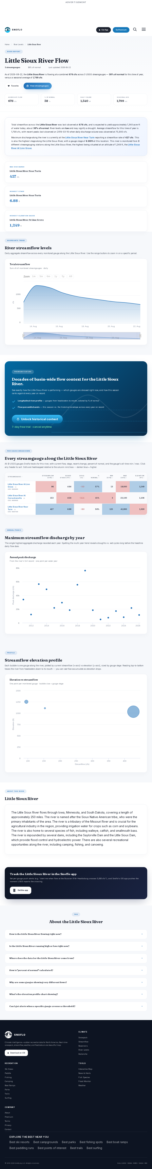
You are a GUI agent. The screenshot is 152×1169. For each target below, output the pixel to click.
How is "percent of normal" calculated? (31, 970)
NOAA (129, 1163)
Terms (7, 1121)
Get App (104, 30)
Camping (9, 1081)
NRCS (135, 1163)
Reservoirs (83, 1046)
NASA (141, 1163)
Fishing (8, 1077)
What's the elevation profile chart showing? (33, 994)
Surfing (8, 1098)
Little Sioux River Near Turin (80, 137)
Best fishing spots (91, 1142)
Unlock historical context (39, 419)
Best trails (76, 1148)
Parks (7, 1089)
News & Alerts (84, 1073)
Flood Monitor (84, 1081)
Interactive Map (85, 1069)
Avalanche (82, 1054)
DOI (145, 1163)
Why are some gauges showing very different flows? (38, 982)
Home (7, 45)
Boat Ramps (10, 1085)
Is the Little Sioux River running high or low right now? (39, 946)
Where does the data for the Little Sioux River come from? (41, 958)
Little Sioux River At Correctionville (17, 496)
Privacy (8, 1125)
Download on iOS (17, 1053)
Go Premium (121, 30)
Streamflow (83, 1042)
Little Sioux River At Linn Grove (27, 220)
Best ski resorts (19, 1142)
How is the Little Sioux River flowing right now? (35, 934)
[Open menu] (143, 30)
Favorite (13, 86)
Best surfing (94, 1148)
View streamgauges (38, 86)
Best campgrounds (45, 1142)
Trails (7, 1094)
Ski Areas (9, 1069)
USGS (123, 1163)
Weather (82, 1085)
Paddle (8, 1073)
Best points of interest (52, 1148)
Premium (9, 1117)
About (7, 1113)
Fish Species (84, 1077)
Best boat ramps (117, 1142)
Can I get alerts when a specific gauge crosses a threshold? (42, 1006)
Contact (8, 1129)
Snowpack (82, 1037)
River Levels (18, 45)
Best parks (69, 1142)
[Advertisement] (76, 13)
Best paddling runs (22, 1148)
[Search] (134, 30)
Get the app (20, 890)
